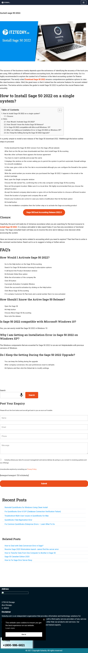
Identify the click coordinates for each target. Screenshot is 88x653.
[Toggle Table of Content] (58, 110)
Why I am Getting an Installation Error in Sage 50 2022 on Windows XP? (34, 130)
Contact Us (7, 646)
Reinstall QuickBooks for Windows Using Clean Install (26, 507)
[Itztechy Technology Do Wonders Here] (6, 2)
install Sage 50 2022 (8, 227)
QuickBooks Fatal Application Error (18, 520)
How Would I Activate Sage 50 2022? (21, 122)
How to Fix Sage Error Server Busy (18, 560)
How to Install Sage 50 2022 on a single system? (21, 113)
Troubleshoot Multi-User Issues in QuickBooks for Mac (27, 516)
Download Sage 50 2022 (35, 79)
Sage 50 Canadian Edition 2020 (17, 557)
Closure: (10, 116)
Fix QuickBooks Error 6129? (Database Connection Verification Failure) (33, 511)
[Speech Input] (21, 395)
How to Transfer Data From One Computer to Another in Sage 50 (30, 553)
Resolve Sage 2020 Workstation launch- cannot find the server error (32, 549)
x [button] (44, 619)
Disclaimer (6, 643)
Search (3, 390)
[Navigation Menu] (83, 2)
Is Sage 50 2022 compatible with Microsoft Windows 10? (28, 127)
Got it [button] (24, 634)
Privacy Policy (31, 469)
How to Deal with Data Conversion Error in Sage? (24, 546)
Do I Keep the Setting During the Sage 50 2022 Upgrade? (28, 133)
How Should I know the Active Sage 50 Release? (25, 124)
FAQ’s (5, 119)
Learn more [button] (10, 628)
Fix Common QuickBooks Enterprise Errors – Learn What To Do (30, 524)
